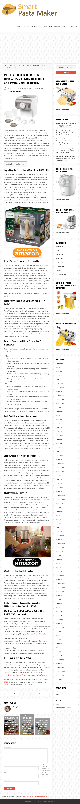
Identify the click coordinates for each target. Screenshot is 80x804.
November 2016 (60, 671)
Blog (72, 26)
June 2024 (59, 443)
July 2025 (58, 415)
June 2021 (59, 567)
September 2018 (60, 631)
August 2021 (59, 559)
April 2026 (59, 379)
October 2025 (60, 403)
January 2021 (59, 579)
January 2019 (59, 623)
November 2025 (60, 399)
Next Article (43, 694)
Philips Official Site (40, 634)
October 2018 (60, 627)
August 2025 (59, 411)
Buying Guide (25, 26)
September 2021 (60, 555)
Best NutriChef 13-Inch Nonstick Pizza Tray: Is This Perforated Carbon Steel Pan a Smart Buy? (66, 133)
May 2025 (58, 423)
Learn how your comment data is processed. (35, 796)
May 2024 (58, 447)
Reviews (65, 26)
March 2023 (59, 483)
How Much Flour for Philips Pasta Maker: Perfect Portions (27, 675)
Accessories (59, 247)
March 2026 (59, 383)
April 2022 (59, 527)
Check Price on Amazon (62, 109)
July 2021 (58, 563)
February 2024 (60, 455)
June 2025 (59, 419)
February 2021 (60, 575)
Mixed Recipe (57, 26)
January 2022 (59, 539)
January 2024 (59, 459)
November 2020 (60, 587)
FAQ (76, 26)
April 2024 (59, 451)
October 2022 (60, 503)
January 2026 (59, 391)
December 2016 (60, 667)
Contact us (59, 704)
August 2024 (59, 439)
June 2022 (59, 519)
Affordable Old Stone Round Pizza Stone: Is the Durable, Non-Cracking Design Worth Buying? (66, 158)
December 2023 (60, 463)
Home (18, 26)
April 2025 (59, 427)
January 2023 (59, 491)
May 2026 (58, 375)
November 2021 (60, 547)
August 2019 (59, 603)
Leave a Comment (15, 91)
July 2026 (58, 367)
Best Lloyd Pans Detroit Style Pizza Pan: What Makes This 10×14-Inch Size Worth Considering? (65, 151)
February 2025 (60, 435)
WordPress (52, 801)
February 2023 (60, 487)
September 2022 (60, 507)
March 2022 (59, 531)
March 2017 (59, 655)
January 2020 (59, 595)
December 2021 (60, 543)
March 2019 (59, 615)
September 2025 (60, 407)
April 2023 (59, 479)
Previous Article (12, 694)
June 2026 (59, 371)
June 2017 (59, 647)
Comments (7, 747)
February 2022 (60, 535)
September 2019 (60, 599)
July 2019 (58, 607)
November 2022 (60, 499)
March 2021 (59, 571)
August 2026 (59, 363)
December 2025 (60, 395)
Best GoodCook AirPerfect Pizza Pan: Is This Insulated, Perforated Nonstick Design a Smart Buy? (66, 125)
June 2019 (59, 611)
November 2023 (60, 467)
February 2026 (60, 387)
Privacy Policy (60, 701)
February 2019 (60, 619)
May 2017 (58, 651)
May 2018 (58, 639)
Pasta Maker (14, 66)
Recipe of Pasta (48, 26)
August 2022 (59, 511)
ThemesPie (34, 801)
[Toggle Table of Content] (23, 164)
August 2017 (59, 643)
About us (58, 694)
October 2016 (60, 675)
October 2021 (60, 551)
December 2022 (60, 495)
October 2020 (60, 591)
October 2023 (60, 471)
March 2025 (59, 431)
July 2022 (58, 515)
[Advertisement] (40, 47)
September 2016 (60, 679)
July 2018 (58, 635)
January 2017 (59, 663)
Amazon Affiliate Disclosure (64, 707)
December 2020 (60, 583)
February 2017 (60, 659)
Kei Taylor (13, 88)
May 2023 (58, 475)
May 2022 (58, 523)
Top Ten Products (36, 26)
